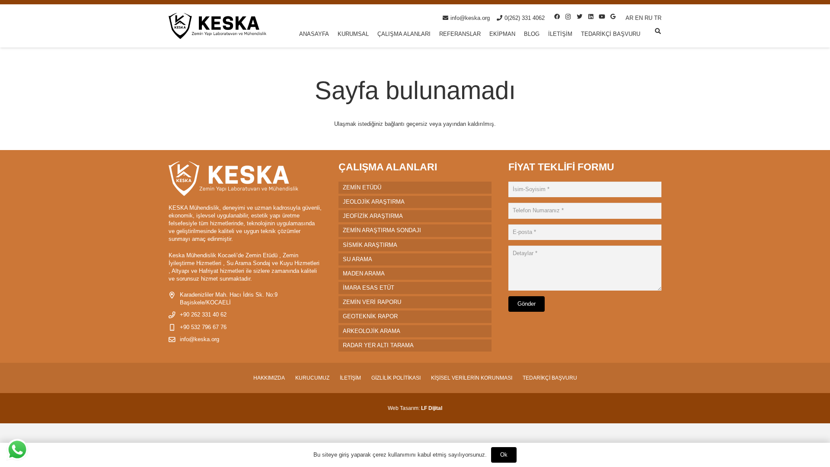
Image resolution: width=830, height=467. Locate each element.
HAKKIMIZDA (269, 378)
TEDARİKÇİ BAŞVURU (550, 378)
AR (629, 18)
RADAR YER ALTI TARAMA (378, 345)
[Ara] (657, 31)
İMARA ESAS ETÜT (368, 288)
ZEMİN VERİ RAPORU (372, 302)
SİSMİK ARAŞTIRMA (370, 245)
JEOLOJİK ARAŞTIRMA (374, 201)
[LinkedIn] (590, 16)
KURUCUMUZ (312, 378)
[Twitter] (579, 16)
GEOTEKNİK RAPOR (370, 316)
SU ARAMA (357, 259)
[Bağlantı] (217, 26)
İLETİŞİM (350, 378)
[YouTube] (601, 16)
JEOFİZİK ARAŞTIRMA (373, 216)
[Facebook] (556, 16)
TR (657, 18)
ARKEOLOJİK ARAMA (371, 331)
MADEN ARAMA (364, 273)
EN (639, 18)
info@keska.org (199, 339)
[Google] (613, 16)
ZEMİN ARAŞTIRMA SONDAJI (382, 230)
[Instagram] (568, 16)
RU (648, 18)
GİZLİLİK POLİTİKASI (396, 378)
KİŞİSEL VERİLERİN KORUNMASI (471, 378)
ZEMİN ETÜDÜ (362, 187)
